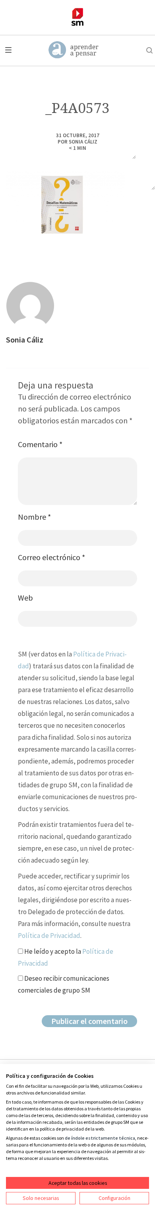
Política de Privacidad (49, 935)
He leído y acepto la (65, 957)
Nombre (34, 517)
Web (25, 598)
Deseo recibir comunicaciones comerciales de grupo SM (63, 984)
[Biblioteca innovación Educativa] (77, 17)
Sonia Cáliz (83, 141)
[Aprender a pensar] (73, 50)
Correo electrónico (51, 557)
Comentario (40, 444)
